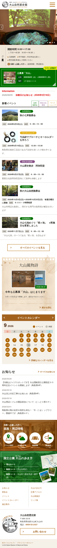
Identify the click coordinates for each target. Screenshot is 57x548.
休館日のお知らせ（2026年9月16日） (34, 95)
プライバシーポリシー (25, 542)
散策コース (17, 469)
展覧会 (5, 492)
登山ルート (11, 464)
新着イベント (9, 103)
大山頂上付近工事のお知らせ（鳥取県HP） (21, 393)
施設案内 (5, 504)
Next (55, 27)
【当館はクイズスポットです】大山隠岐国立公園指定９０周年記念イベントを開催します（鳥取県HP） (28, 384)
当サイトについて (8, 542)
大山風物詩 (35, 496)
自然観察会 (35, 104)
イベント (5, 496)
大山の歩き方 (36, 488)
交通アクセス (36, 492)
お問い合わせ (39, 531)
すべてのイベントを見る (32, 247)
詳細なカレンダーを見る (42, 360)
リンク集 (34, 500)
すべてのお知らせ (47, 371)
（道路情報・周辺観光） (27, 64)
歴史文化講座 (43, 104)
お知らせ (5, 488)
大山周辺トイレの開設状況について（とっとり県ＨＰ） (27, 401)
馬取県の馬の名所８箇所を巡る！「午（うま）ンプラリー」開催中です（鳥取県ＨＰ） (27, 411)
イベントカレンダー (10, 500)
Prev (1, 27)
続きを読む (47, 307)
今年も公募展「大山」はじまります (25, 292)
